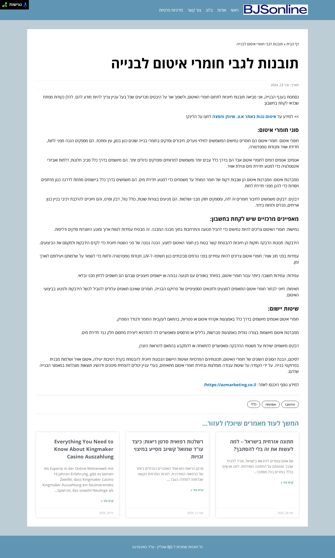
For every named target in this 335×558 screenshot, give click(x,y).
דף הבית (292, 43)
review (270, 404)
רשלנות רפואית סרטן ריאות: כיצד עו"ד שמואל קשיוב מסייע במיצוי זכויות (167, 449)
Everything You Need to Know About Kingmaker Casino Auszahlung (83, 449)
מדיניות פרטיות (171, 10)
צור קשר (194, 10)
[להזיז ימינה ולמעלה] (6, 3)
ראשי (235, 10)
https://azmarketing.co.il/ (230, 384)
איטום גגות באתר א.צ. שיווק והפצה (244, 116)
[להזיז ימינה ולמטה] (6, 6)
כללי (253, 404)
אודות (221, 10)
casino (290, 404)
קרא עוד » (287, 482)
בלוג (209, 10)
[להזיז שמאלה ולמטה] (3, 6)
